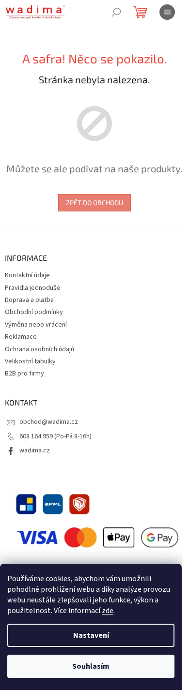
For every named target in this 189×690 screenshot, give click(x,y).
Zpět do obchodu (94, 202)
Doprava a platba (29, 300)
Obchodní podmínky (34, 312)
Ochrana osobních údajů (39, 349)
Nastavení (91, 635)
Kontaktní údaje (27, 275)
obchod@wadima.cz (48, 422)
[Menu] (167, 12)
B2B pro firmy (24, 373)
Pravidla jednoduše (33, 288)
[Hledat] (116, 12)
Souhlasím (91, 666)
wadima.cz (34, 450)
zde (107, 610)
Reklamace (21, 337)
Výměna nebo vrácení (36, 325)
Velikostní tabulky (30, 361)
